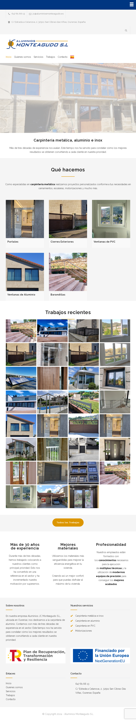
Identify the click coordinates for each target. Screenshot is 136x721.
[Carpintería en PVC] (115, 330)
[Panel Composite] (83, 378)
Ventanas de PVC (104, 241)
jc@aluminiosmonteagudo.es (48, 13)
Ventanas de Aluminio (21, 294)
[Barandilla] (52, 330)
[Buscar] (126, 30)
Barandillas (58, 294)
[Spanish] (71, 57)
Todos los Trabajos (68, 522)
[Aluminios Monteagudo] (36, 44)
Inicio (8, 57)
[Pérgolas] (52, 496)
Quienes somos (22, 57)
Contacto (63, 57)
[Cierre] (21, 354)
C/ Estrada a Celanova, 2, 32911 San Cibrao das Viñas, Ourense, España (48, 22)
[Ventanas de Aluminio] (25, 272)
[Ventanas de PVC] (111, 219)
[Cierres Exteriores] (68, 219)
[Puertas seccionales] (52, 473)
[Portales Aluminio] (115, 449)
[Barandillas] (68, 272)
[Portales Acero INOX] (52, 354)
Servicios (38, 57)
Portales (12, 241)
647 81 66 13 (18, 13)
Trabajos (50, 57)
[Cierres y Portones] (83, 330)
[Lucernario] (21, 378)
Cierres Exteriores (62, 241)
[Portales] (25, 219)
